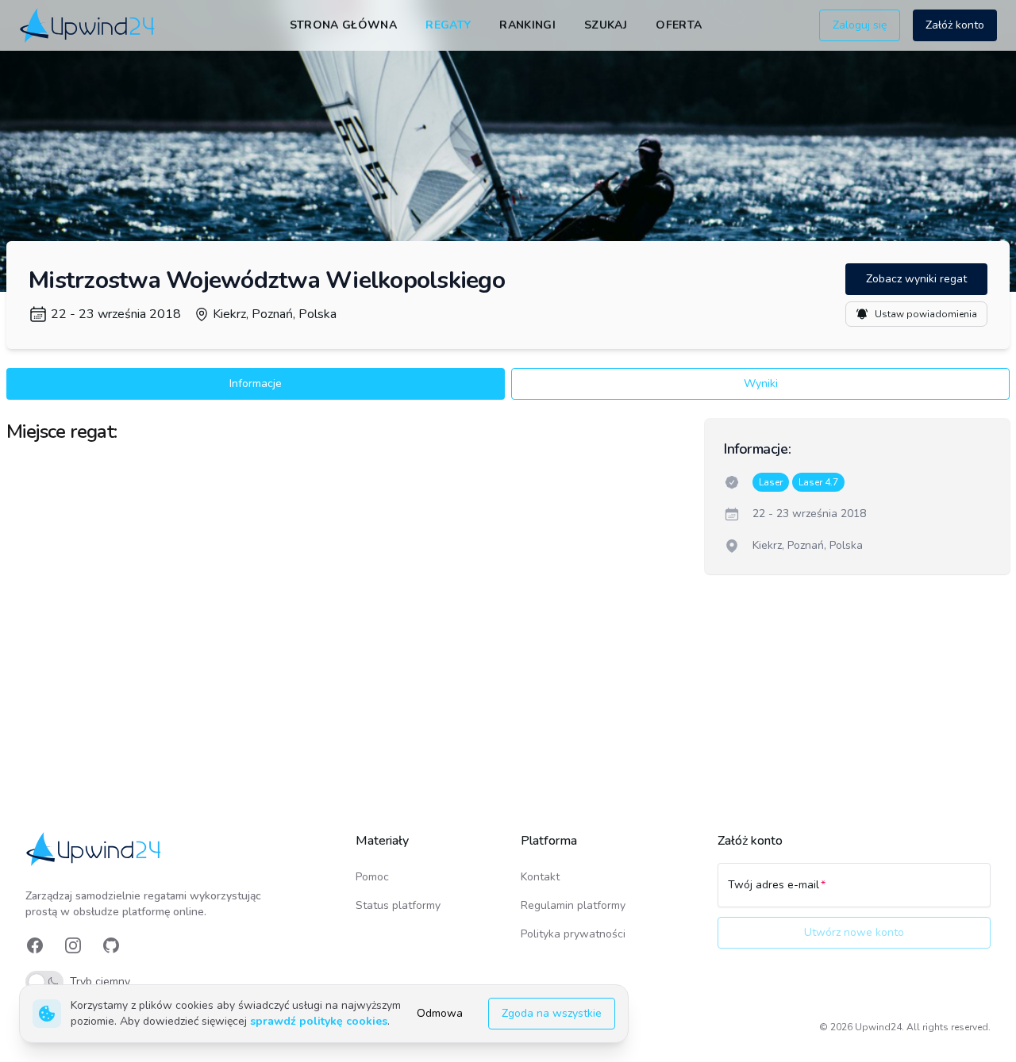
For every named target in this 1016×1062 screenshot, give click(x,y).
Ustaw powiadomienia (926, 314)
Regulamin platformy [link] (573, 905)
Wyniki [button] (761, 383)
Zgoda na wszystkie (552, 1013)
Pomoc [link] (372, 876)
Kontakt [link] (540, 876)
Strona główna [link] (344, 25)
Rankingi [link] (527, 25)
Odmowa (440, 1013)
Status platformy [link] (398, 905)
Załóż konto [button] (955, 25)
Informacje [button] (255, 383)
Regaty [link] (448, 25)
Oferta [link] (679, 25)
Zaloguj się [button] (860, 25)
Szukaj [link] (605, 25)
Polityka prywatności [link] (573, 933)
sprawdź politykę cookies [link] (318, 1021)
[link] (88, 25)
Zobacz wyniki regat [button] (916, 278)
